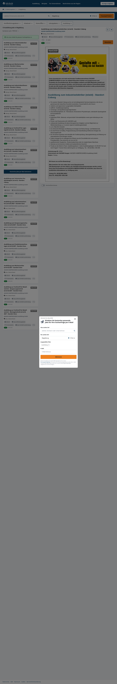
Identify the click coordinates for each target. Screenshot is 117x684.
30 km (71, 338)
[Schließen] (75, 319)
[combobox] (57, 331)
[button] (48, 345)
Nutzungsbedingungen (46, 362)
